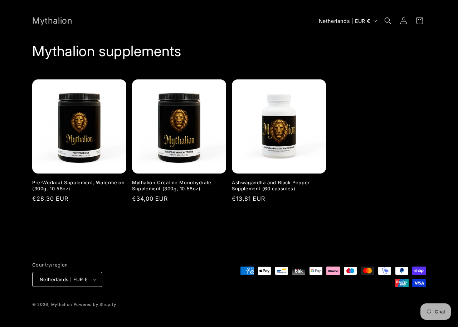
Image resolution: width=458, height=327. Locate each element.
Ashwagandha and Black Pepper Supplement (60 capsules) (271, 185)
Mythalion (61, 304)
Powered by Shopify (95, 304)
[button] (388, 21)
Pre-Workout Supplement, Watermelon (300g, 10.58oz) (78, 185)
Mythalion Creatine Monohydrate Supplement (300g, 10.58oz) (171, 185)
